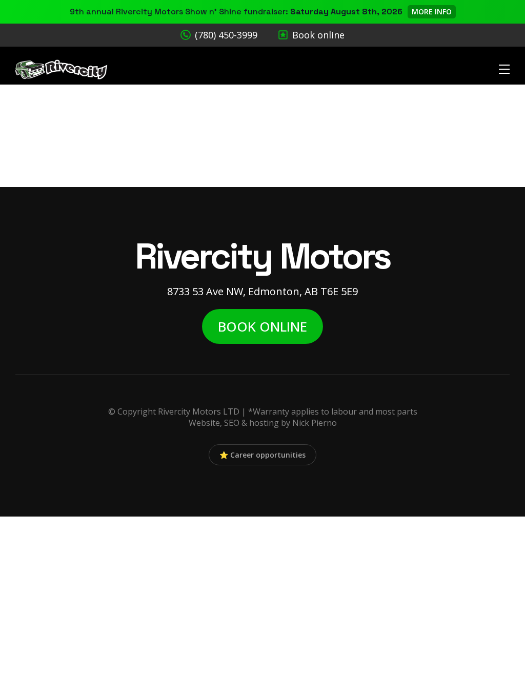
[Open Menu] (504, 69)
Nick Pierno (314, 422)
